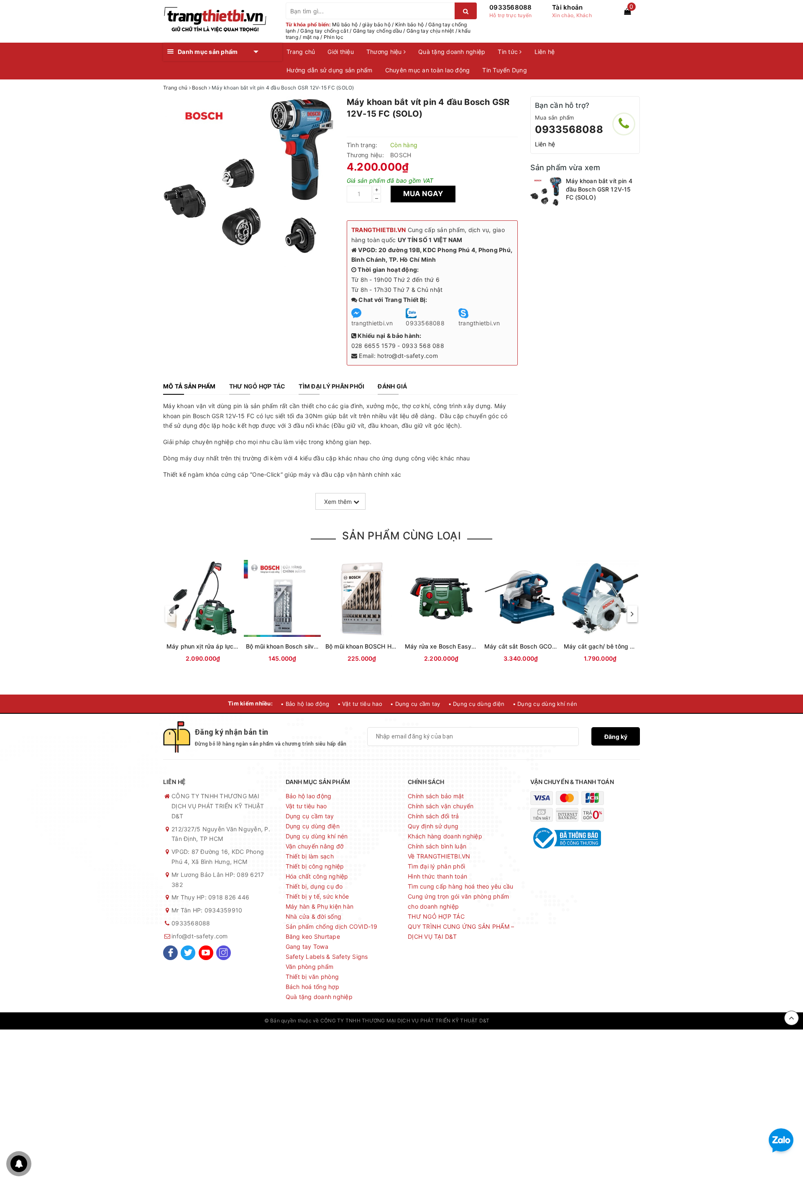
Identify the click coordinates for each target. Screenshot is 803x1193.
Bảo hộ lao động (309, 796)
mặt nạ (311, 37)
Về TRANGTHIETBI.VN (439, 856)
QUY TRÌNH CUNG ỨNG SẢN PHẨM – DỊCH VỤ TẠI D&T (461, 931)
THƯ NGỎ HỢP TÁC (436, 916)
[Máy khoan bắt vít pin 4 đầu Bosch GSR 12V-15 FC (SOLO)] (546, 192)
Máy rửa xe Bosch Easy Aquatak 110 (457, 646)
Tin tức (508, 51)
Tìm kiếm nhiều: (250, 703)
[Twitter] (188, 952)
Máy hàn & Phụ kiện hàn (320, 906)
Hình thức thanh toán (437, 876)
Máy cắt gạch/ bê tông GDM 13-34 (613, 646)
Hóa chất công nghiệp (317, 876)
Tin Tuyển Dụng (504, 70)
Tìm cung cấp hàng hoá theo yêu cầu (461, 886)
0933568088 (510, 7)
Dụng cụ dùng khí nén (317, 836)
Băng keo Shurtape (313, 936)
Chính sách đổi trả (433, 816)
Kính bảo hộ (409, 24)
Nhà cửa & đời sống (314, 916)
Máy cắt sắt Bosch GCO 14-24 (527, 646)
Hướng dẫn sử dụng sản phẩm (329, 70)
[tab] (189, 386)
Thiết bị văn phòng (312, 976)
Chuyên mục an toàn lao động (427, 70)
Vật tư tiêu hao (306, 806)
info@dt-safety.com (199, 936)
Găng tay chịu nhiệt (430, 31)
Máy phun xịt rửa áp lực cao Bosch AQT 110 (228, 646)
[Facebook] (170, 952)
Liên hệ (544, 51)
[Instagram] (223, 952)
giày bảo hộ (376, 24)
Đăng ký (615, 736)
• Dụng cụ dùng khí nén (545, 703)
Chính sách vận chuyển (440, 806)
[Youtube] (206, 952)
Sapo (532, 1020)
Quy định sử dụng (433, 826)
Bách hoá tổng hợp (312, 986)
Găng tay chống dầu (377, 31)
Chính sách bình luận (437, 846)
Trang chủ (300, 51)
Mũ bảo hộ (345, 24)
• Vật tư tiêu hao (360, 703)
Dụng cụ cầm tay (310, 816)
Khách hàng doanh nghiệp (445, 836)
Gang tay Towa (307, 946)
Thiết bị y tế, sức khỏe (317, 896)
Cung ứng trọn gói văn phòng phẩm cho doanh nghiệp (458, 901)
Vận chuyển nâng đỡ (315, 846)
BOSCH (400, 154)
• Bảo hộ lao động (305, 703)
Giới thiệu (340, 51)
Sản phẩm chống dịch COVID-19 (332, 926)
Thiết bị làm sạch (310, 856)
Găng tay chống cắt (324, 31)
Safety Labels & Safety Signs (327, 956)
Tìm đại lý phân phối (436, 866)
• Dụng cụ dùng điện (476, 703)
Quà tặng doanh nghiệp (451, 51)
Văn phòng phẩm (310, 966)
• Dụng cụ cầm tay (415, 703)
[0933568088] (623, 123)
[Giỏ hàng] (627, 11)
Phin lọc (333, 37)
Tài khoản (567, 7)
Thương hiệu (385, 51)
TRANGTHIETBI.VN (378, 229)
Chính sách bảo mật (436, 796)
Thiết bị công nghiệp (315, 866)
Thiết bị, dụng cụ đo (314, 886)
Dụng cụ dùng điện (313, 826)
